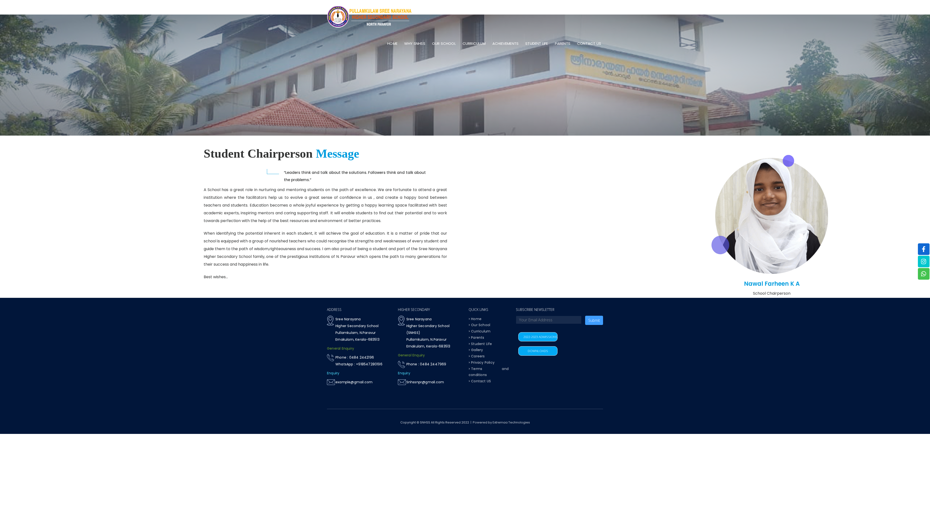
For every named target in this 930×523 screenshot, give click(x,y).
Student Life (481, 343)
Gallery (477, 349)
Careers (478, 356)
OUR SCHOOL (444, 43)
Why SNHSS (414, 43)
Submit (594, 320)
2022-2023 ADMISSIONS (540, 337)
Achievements (505, 43)
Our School (480, 325)
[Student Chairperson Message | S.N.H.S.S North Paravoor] (369, 16)
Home (392, 43)
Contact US (589, 43)
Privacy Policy (483, 362)
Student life (536, 43)
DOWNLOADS (538, 351)
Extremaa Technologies (511, 422)
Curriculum (474, 43)
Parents (562, 43)
